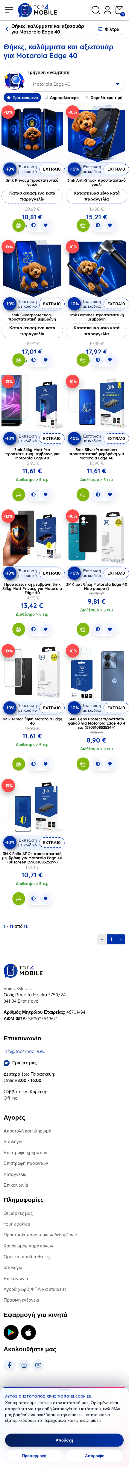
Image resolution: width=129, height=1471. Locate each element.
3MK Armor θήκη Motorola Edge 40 (32, 720)
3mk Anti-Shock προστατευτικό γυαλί (96, 182)
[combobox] (76, 84)
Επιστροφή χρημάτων (25, 1152)
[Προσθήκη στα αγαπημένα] (45, 225)
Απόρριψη (94, 1455)
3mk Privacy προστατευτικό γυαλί (32, 182)
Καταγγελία (15, 1174)
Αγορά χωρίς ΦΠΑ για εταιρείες (35, 1289)
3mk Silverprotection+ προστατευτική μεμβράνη (32, 316)
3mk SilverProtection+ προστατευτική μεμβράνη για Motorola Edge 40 (96, 453)
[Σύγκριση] (33, 225)
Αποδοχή (64, 1440)
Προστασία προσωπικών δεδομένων (40, 1235)
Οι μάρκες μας (18, 1213)
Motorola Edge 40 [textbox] (51, 84)
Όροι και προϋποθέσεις (27, 1256)
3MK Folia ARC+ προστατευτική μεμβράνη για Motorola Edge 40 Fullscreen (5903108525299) (32, 857)
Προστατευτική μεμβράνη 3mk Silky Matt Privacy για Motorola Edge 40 (32, 588)
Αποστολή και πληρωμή (27, 1131)
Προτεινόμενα (25, 97)
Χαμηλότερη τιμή (106, 97)
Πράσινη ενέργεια (21, 1300)
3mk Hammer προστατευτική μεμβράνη (96, 316)
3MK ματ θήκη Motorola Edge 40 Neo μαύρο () (96, 586)
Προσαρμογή (34, 1455)
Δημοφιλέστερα (64, 97)
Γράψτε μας (24, 1062)
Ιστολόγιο (13, 1141)
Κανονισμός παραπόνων (28, 1246)
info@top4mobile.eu (24, 1051)
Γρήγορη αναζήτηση (48, 72)
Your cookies (17, 1224)
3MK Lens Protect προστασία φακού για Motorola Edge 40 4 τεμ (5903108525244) (96, 723)
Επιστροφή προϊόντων (26, 1163)
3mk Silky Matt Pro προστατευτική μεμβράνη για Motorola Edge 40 (32, 453)
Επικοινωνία (16, 1185)
